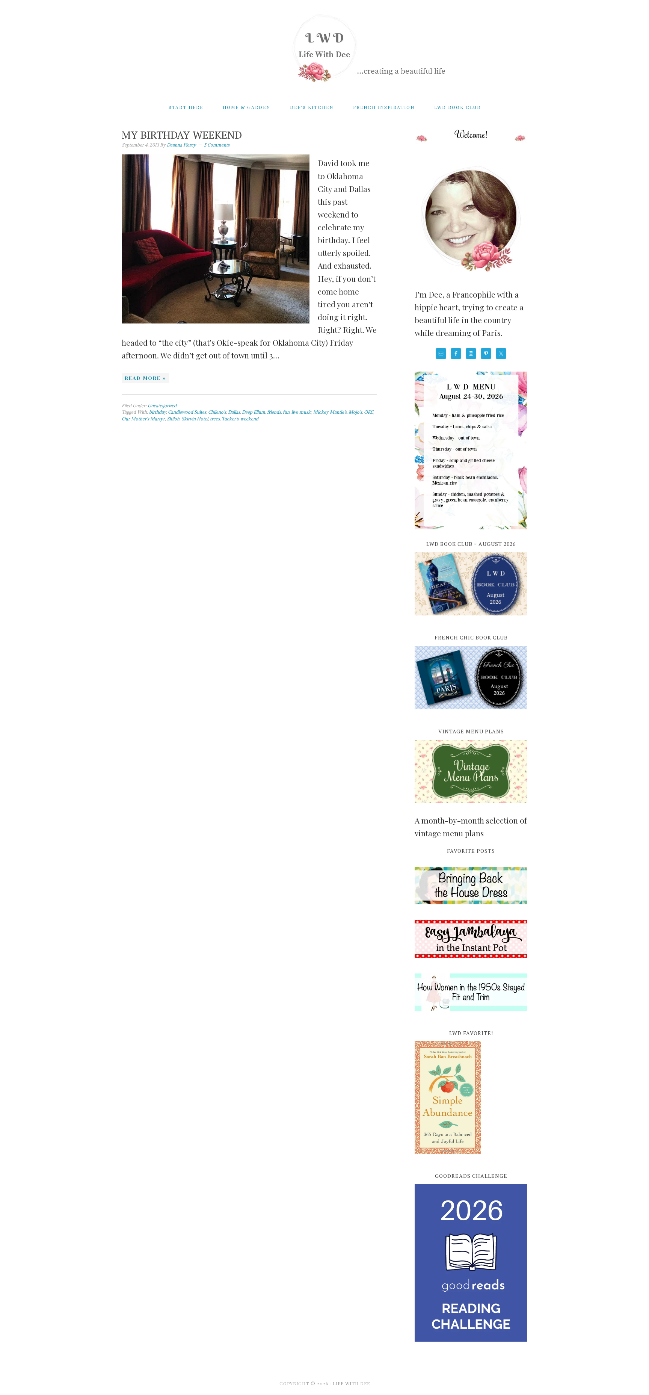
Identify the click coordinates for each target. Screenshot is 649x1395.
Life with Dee (324, 45)
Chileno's (217, 412)
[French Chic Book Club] (471, 713)
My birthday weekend (182, 135)
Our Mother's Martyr (143, 419)
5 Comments (216, 145)
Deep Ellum (253, 412)
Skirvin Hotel (194, 419)
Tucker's (230, 419)
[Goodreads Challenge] (471, 1263)
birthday (157, 412)
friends (274, 412)
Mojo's (355, 412)
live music (301, 412)
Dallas (234, 412)
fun (286, 412)
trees (215, 419)
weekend (249, 419)
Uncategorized (162, 405)
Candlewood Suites (187, 412)
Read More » (145, 378)
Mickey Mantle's (330, 412)
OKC (368, 412)
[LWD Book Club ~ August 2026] (471, 619)
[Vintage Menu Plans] (471, 807)
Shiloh (173, 419)
